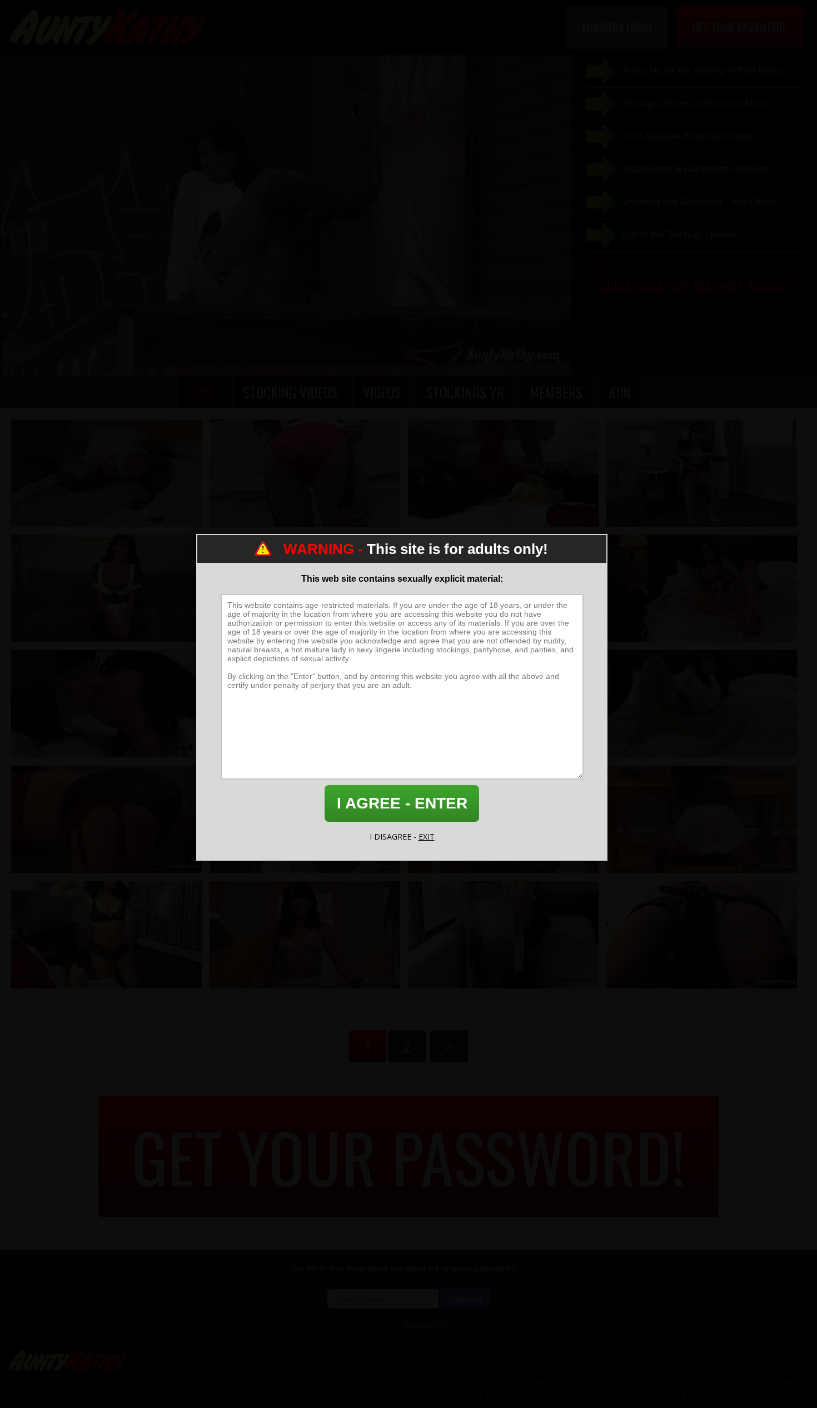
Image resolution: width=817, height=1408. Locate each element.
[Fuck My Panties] (106, 934)
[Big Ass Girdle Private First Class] (305, 934)
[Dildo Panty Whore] (701, 934)
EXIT (427, 836)
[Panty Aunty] (701, 703)
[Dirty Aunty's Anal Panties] (106, 819)
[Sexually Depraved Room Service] (106, 588)
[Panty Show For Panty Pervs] (503, 473)
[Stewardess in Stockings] (701, 473)
